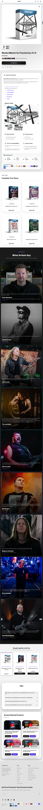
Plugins (18, 770)
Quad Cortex (9, 96)
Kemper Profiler (10, 94)
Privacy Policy (30, 773)
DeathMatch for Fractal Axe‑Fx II (31, 206)
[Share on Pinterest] (9, 67)
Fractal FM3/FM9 (10, 92)
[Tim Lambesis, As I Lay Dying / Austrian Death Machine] (5, 58)
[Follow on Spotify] (14, 800)
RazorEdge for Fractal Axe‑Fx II (32, 239)
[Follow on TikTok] (11, 800)
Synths (18, 775)
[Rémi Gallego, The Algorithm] (13, 58)
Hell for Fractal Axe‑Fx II (11, 239)
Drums (18, 771)
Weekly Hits (19, 768)
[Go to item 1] (3, 47)
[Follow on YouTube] (8, 800)
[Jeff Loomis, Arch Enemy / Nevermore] (4, 58)
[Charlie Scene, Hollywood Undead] (2, 58)
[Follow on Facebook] (2, 800)
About (18, 781)
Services (18, 777)
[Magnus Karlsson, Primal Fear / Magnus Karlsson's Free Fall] (10, 58)
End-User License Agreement (33, 768)
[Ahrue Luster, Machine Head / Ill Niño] (8, 58)
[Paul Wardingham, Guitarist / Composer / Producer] (14, 58)
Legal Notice (30, 779)
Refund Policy (30, 771)
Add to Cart (20, 673)
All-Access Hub (20, 783)
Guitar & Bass (19, 773)
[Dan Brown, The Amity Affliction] (11, 58)
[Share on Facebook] (5, 67)
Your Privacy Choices (32, 775)
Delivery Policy (30, 770)
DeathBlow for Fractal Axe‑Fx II (11, 206)
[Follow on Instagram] (5, 800)
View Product (14, 736)
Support (18, 779)
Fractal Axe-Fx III (10, 90)
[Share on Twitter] (7, 67)
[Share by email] (11, 67)
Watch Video (8, 736)
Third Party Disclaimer (32, 777)
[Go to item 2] (7, 47)
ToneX (8, 98)
